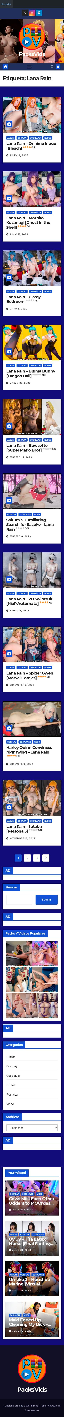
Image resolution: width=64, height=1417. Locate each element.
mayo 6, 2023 (18, 308)
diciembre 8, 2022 (21, 764)
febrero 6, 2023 (20, 536)
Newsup (52, 1405)
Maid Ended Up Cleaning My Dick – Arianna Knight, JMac (31, 1324)
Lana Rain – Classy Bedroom (23, 299)
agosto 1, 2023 (22, 1209)
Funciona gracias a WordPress (21, 1405)
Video (37, 514)
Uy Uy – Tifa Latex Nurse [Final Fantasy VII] (30, 1244)
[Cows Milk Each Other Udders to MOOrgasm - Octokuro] (45, 953)
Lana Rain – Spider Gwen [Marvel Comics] (29, 675)
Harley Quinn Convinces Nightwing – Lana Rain (29, 751)
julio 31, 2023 (21, 1250)
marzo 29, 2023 (20, 383)
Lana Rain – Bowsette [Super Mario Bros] (31, 448)
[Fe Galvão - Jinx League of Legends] (19, 979)
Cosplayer (35, 138)
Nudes (47, 138)
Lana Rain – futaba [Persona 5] (24, 829)
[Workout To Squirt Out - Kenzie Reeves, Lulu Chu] (45, 979)
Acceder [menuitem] (6, 4)
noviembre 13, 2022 (22, 838)
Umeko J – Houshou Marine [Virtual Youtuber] (29, 1284)
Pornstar (12, 1094)
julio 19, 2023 (19, 155)
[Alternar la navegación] (29, 66)
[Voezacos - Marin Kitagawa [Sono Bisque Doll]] (19, 1005)
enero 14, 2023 (19, 610)
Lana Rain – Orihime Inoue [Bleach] (31, 146)
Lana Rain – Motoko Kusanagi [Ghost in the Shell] (28, 223)
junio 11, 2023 (19, 234)
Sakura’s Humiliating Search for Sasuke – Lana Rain (30, 525)
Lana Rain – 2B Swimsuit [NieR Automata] (29, 601)
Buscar (11, 887)
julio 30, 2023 (21, 1330)
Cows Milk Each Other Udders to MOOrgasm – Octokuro (31, 1203)
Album (10, 138)
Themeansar (32, 1410)
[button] (52, 67)
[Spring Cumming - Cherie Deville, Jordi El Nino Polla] (19, 953)
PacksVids (32, 54)
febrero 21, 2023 (21, 457)
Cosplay (22, 138)
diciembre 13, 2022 (22, 685)
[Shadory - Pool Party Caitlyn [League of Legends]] (45, 1005)
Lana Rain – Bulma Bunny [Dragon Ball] (30, 373)
